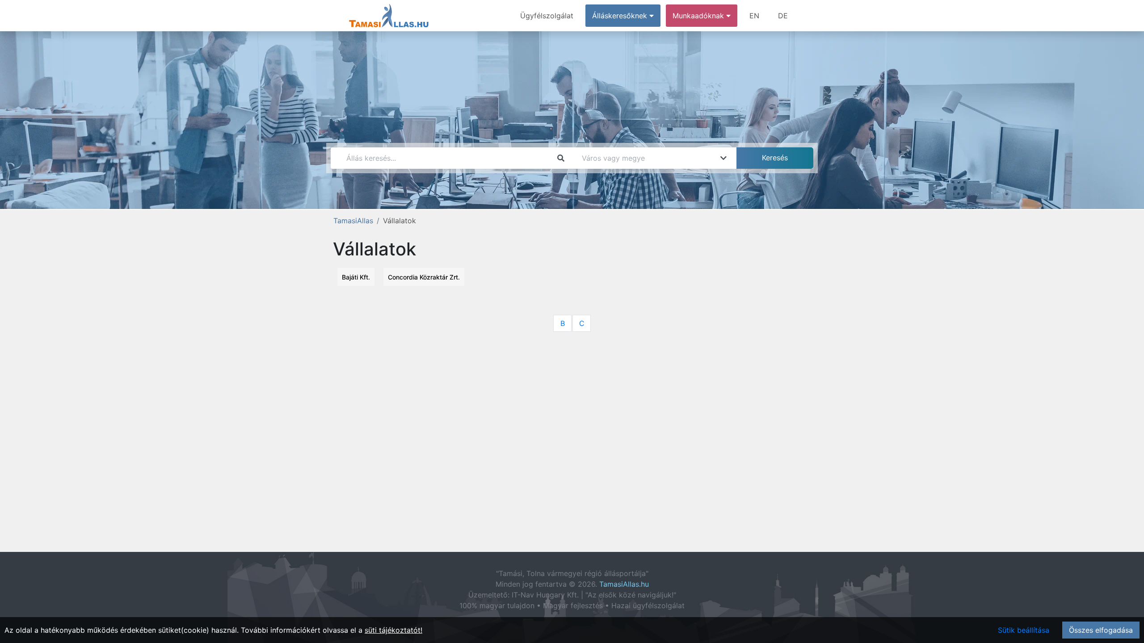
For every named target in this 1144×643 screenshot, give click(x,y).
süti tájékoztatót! (393, 630)
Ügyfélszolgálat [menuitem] (546, 15)
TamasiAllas (353, 220)
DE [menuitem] (783, 15)
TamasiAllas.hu (624, 584)
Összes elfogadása (1101, 630)
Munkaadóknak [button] (699, 15)
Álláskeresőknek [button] (620, 15)
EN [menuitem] (754, 15)
